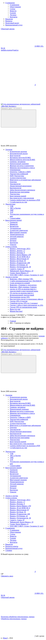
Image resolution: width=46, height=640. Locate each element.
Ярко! (5, 638)
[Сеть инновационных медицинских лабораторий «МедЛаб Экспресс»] (23, 106)
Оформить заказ (7, 576)
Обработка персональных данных (14, 619)
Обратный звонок (8, 29)
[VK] (17, 67)
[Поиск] (18, 118)
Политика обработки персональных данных (17, 617)
